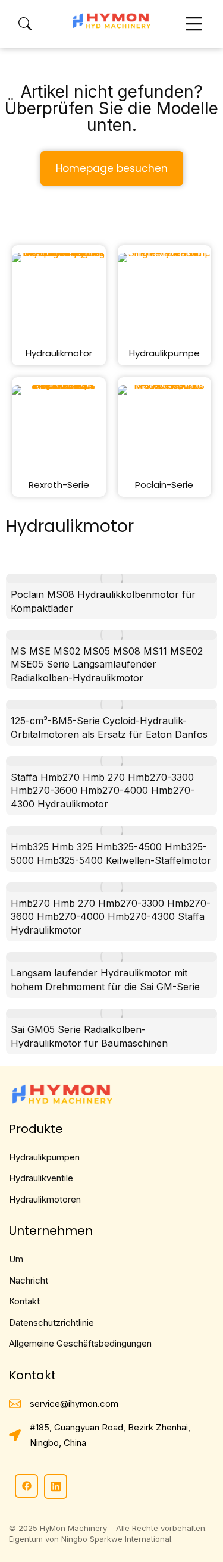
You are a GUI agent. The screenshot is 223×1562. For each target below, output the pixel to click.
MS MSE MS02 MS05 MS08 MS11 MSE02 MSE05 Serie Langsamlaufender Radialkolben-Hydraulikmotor (107, 664)
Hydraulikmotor (59, 353)
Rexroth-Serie (59, 484)
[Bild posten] (111, 578)
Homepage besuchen (112, 168)
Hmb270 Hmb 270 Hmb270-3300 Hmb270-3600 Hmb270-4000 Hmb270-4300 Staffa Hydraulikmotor (111, 916)
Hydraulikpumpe (164, 353)
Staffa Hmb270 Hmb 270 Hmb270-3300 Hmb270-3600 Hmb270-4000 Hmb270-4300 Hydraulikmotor (102, 790)
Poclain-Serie (164, 484)
